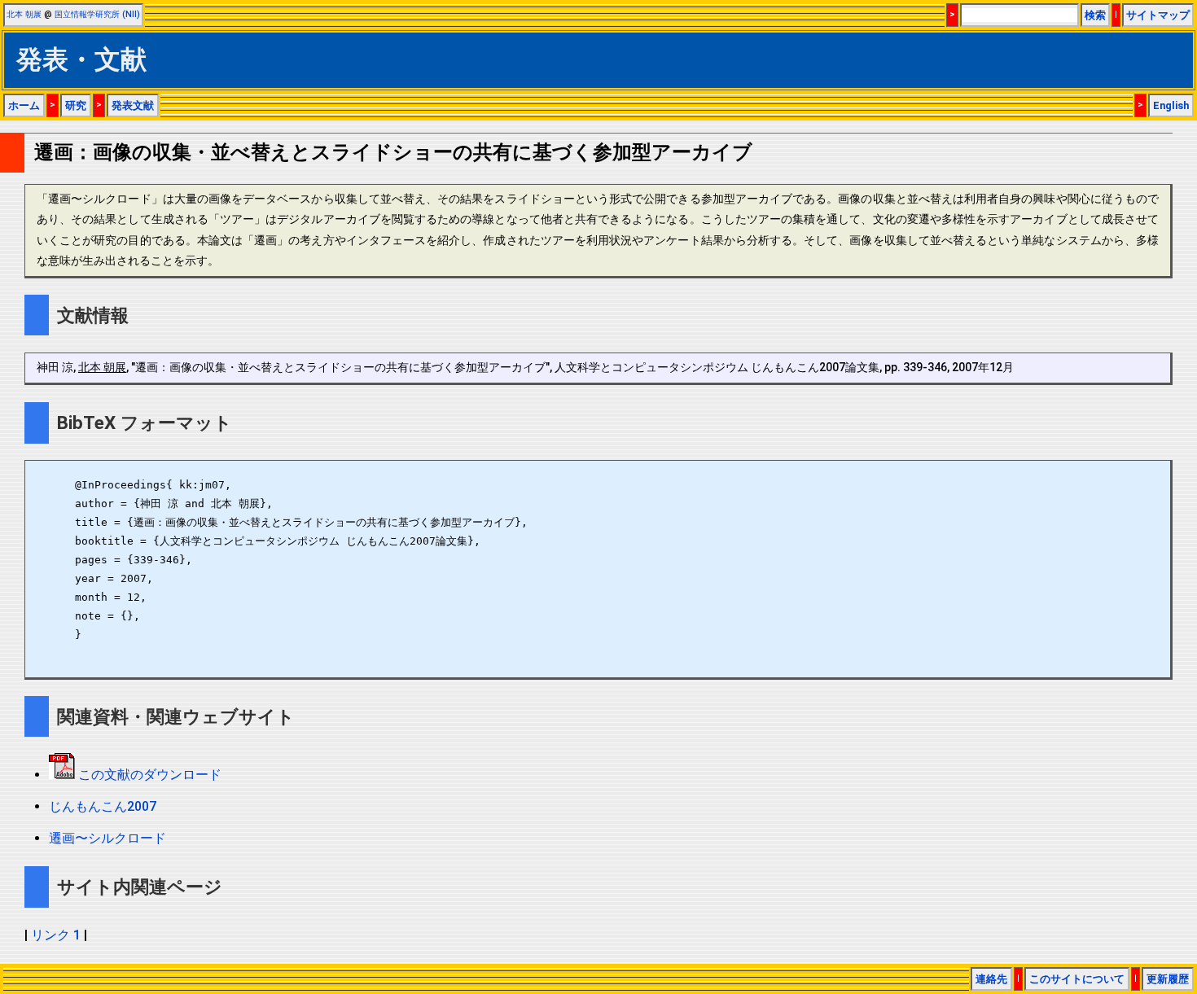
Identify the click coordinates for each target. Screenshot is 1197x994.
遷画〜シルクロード (107, 838)
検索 (1095, 15)
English (1171, 105)
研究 (75, 105)
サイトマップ (1158, 15)
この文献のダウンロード (148, 774)
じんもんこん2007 (102, 806)
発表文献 (133, 105)
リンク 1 (56, 935)
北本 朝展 (24, 14)
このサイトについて (1077, 979)
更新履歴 (1168, 979)
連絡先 (991, 979)
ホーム (24, 105)
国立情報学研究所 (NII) (97, 14)
